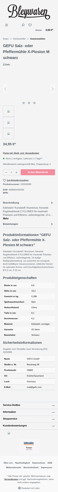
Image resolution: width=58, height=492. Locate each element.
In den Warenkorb (38, 172)
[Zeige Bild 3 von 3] (34, 103)
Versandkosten (11, 479)
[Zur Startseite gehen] (29, 12)
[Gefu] (29, 64)
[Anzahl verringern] (6, 172)
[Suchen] (22, 25)
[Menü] (6, 25)
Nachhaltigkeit (22, 463)
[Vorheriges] (5, 89)
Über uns (8, 463)
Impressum (46, 467)
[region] (29, 105)
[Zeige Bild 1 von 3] (23, 103)
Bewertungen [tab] (10, 224)
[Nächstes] (53, 89)
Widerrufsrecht (13, 467)
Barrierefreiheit (31, 467)
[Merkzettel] (30, 25)
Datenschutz (38, 463)
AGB (49, 463)
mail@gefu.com (34, 387)
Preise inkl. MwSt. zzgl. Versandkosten (21, 153)
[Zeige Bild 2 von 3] (29, 103)
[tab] (28, 210)
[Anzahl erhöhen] (16, 172)
